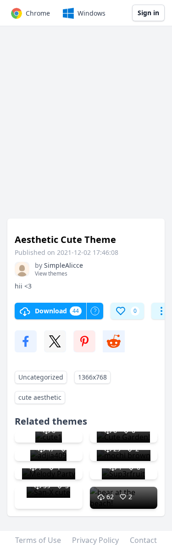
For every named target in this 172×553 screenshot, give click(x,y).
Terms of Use (38, 540)
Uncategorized (40, 377)
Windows (91, 13)
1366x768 (92, 377)
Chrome (38, 13)
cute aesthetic (39, 397)
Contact (143, 540)
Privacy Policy (95, 540)
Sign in (148, 12)
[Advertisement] (86, 126)
